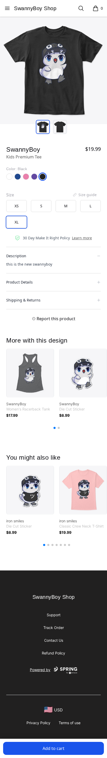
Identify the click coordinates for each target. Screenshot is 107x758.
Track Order (53, 627)
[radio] (16, 206)
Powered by (40, 669)
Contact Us (53, 640)
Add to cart (53, 748)
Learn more (82, 237)
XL (16, 222)
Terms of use (70, 723)
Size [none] (10, 195)
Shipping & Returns (23, 300)
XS (17, 205)
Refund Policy (53, 653)
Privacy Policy (38, 723)
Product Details (19, 282)
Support (54, 615)
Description (16, 255)
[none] (84, 194)
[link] (30, 373)
